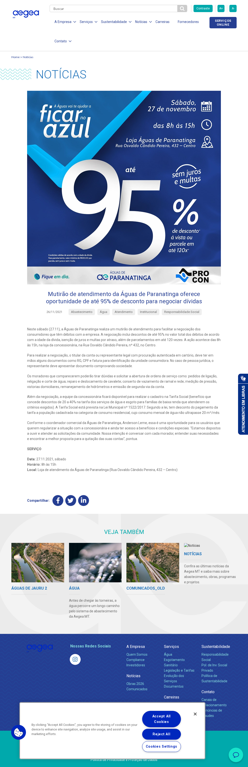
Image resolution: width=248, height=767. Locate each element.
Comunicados (136, 689)
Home (15, 57)
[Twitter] (70, 500)
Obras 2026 (135, 684)
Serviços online (223, 22)
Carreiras (162, 22)
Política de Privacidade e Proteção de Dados (124, 760)
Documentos (174, 686)
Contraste (203, 8)
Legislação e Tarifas (179, 670)
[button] (18, 732)
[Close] (195, 714)
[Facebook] (58, 500)
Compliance (135, 660)
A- (233, 8)
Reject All (161, 734)
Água (168, 654)
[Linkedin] (83, 500)
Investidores (135, 665)
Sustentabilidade (216, 646)
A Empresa (135, 646)
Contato (208, 692)
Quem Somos (136, 654)
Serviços (171, 646)
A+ (221, 8)
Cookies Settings (162, 746)
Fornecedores (188, 22)
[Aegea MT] (75, 659)
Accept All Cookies (161, 719)
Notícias (28, 57)
